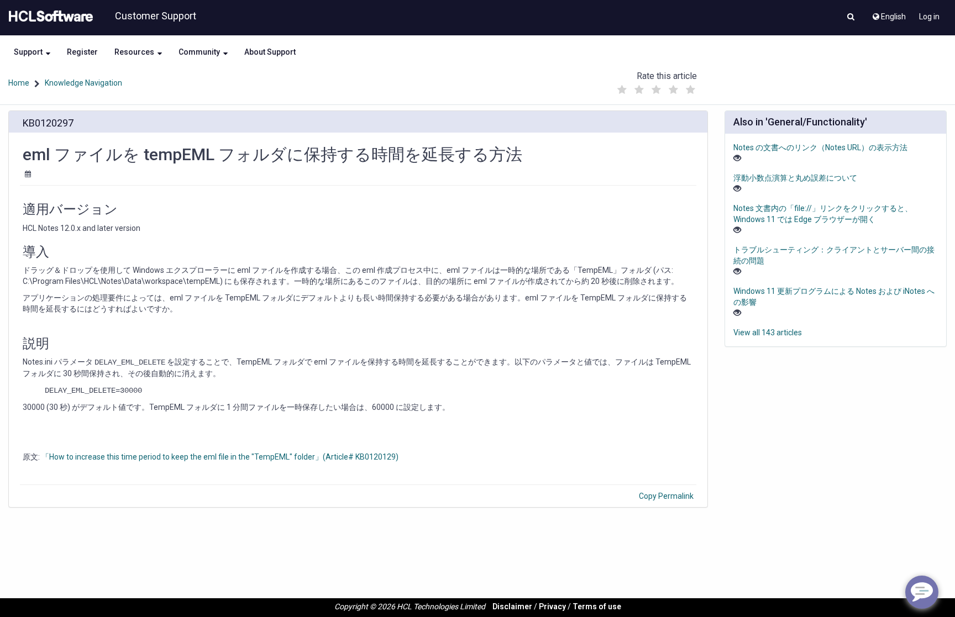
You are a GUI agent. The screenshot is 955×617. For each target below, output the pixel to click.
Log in (929, 16)
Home (18, 82)
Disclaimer (512, 606)
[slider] (656, 87)
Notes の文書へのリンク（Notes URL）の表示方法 (820, 147)
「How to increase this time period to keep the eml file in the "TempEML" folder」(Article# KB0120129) (219, 456)
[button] (851, 18)
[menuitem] (888, 14)
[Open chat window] (921, 592)
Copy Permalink (666, 496)
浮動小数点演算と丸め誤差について (795, 177)
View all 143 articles (767, 332)
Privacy (552, 606)
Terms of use (597, 606)
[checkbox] (621, 90)
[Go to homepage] (48, 16)
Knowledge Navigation (83, 82)
